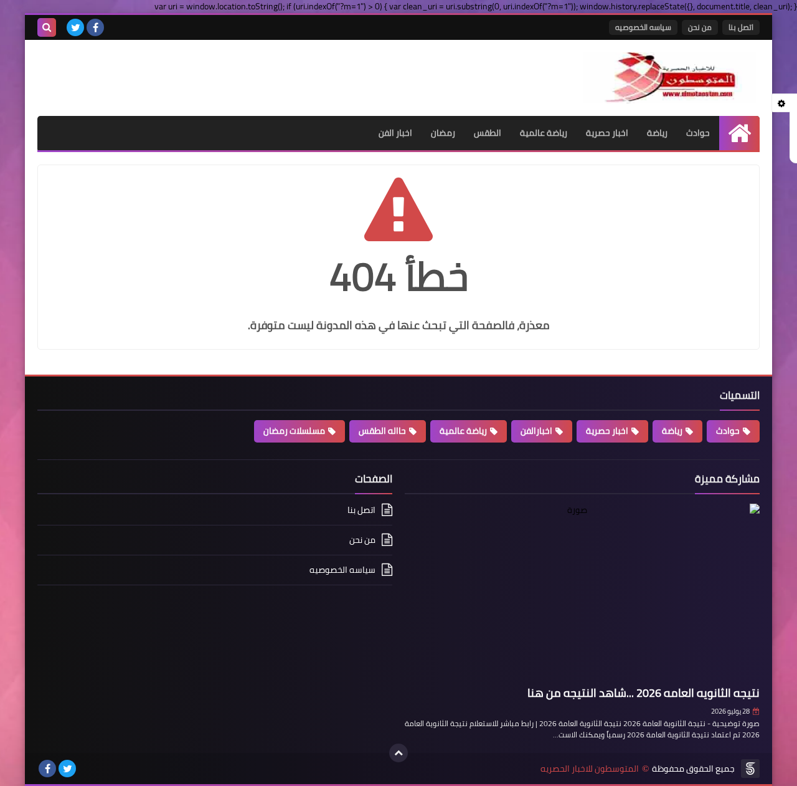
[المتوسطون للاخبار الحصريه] (669, 77)
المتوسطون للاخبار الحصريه (589, 768)
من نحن (700, 27)
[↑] (398, 753)
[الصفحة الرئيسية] (739, 133)
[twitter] (75, 27)
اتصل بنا (741, 27)
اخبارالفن (536, 431)
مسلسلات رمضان (294, 431)
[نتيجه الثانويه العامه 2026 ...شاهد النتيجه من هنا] (582, 592)
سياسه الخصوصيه (643, 27)
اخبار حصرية (607, 133)
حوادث (698, 133)
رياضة (657, 133)
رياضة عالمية (543, 133)
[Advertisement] (183, 71)
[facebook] (95, 27)
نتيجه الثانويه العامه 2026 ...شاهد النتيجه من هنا (643, 693)
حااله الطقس (382, 431)
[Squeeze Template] (750, 768)
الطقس (487, 133)
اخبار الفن (395, 133)
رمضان (443, 133)
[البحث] (46, 27)
